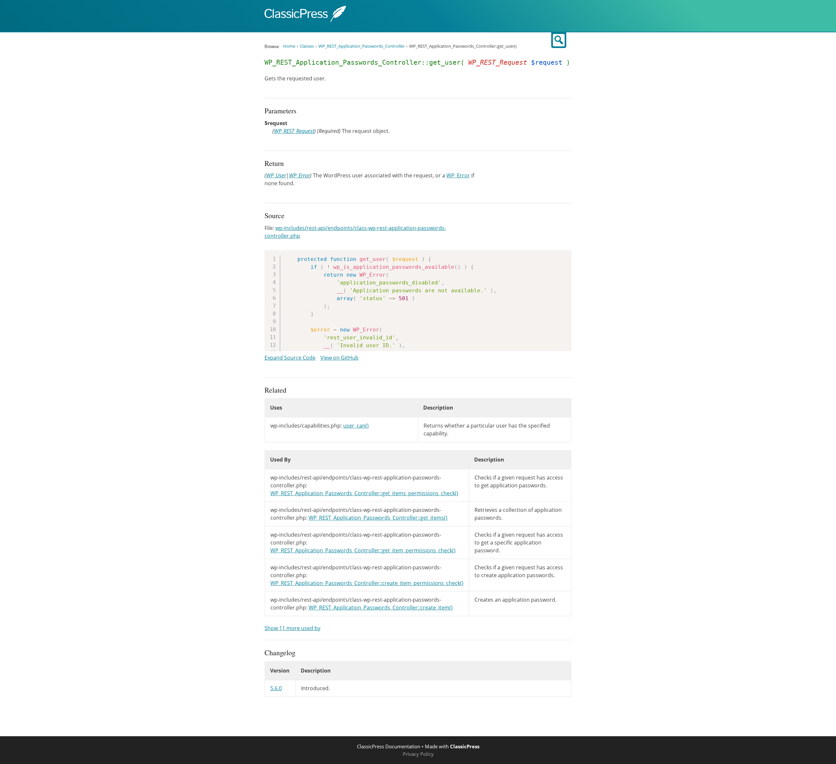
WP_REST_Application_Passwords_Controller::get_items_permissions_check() (364, 493)
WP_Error (299, 175)
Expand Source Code (290, 357)
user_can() (356, 425)
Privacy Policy (418, 754)
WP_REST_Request (294, 131)
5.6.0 (276, 688)
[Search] (559, 40)
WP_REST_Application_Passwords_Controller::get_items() (378, 517)
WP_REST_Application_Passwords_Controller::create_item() (381, 607)
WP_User (276, 175)
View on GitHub (339, 357)
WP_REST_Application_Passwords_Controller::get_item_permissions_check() (363, 550)
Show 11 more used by (292, 628)
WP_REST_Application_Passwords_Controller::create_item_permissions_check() (366, 583)
